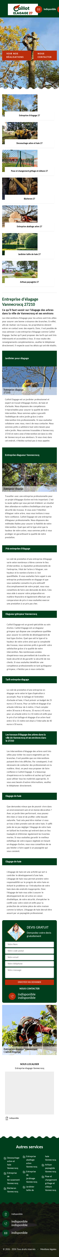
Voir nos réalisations (15, 55)
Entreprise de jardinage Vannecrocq (31, 1177)
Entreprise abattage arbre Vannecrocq (31, 1161)
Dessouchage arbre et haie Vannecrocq (12, 1163)
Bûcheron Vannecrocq (12, 1190)
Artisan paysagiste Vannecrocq (50, 1168)
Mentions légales (48, 1249)
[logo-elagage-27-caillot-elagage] (21, 9)
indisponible (50, 9)
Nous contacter (45, 55)
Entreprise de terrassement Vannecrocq (12, 1178)
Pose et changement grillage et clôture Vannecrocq (50, 1183)
